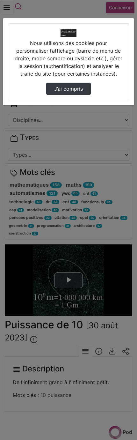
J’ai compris (68, 89)
